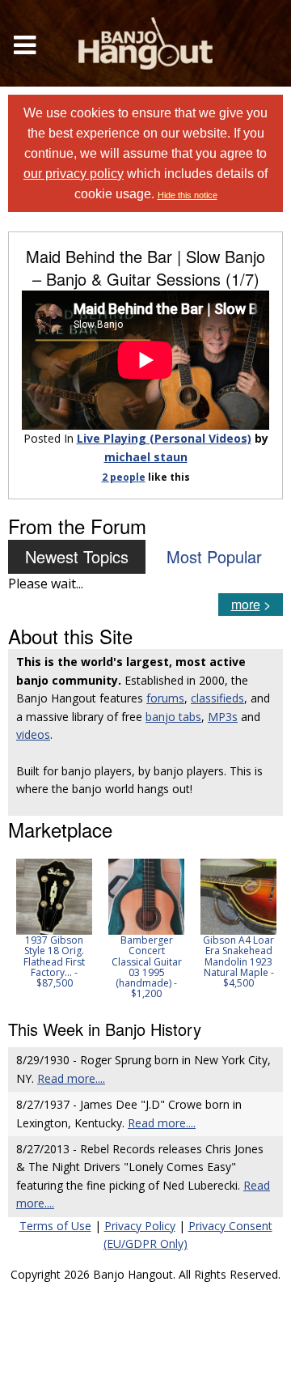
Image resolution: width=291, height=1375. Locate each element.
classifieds (217, 698)
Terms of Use (55, 1225)
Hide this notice (187, 195)
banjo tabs (173, 716)
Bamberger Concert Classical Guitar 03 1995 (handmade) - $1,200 (147, 966)
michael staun (146, 457)
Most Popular (214, 556)
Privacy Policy (139, 1225)
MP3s (223, 716)
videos (33, 734)
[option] (54, 923)
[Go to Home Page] (145, 43)
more (245, 604)
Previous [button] (16, 929)
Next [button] (260, 929)
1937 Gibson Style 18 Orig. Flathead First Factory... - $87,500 (54, 961)
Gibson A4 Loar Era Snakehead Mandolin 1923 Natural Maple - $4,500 (238, 961)
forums (165, 698)
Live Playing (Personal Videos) (164, 438)
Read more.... (71, 1078)
